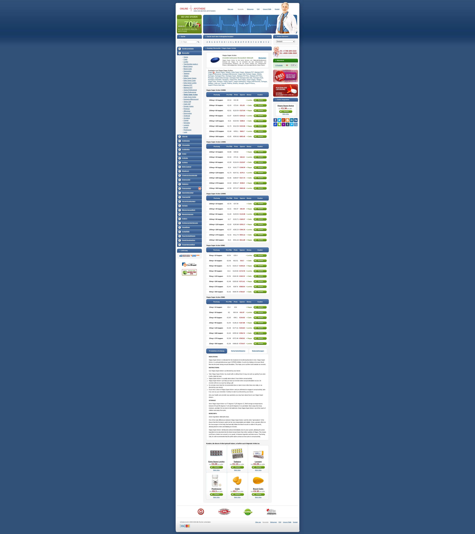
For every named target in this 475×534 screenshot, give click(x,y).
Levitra (186, 62)
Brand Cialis (188, 69)
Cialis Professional (190, 92)
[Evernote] (279, 124)
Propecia (187, 109)
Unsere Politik (267, 9)
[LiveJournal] (296, 124)
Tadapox (186, 73)
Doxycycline (188, 113)
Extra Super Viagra (190, 78)
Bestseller (241, 9)
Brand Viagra (188, 66)
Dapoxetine (187, 71)
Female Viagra (188, 106)
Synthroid (187, 116)
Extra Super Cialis (190, 80)
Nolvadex (187, 123)
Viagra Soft (187, 102)
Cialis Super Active (190, 97)
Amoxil (186, 127)
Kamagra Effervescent (191, 99)
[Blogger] (287, 120)
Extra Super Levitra (190, 83)
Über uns (230, 9)
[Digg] (296, 120)
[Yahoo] (283, 124)
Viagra (186, 57)
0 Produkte (279, 65)
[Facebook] (275, 120)
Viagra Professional (190, 90)
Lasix (185, 132)
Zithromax (187, 111)
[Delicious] (275, 124)
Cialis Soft (187, 104)
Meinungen (250, 9)
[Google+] (283, 120)
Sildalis (186, 76)
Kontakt (277, 9)
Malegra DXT (188, 87)
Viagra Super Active (191, 95)
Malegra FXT (188, 85)
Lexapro (186, 125)
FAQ (258, 9)
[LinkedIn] (292, 120)
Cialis (185, 59)
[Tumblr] (287, 124)
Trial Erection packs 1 (191, 64)
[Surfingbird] (292, 124)
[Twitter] (279, 120)
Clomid (186, 120)
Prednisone (187, 130)
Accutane (187, 118)
